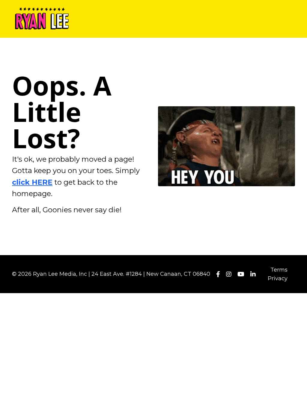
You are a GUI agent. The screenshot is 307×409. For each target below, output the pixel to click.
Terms (279, 269)
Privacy (278, 278)
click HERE (32, 182)
